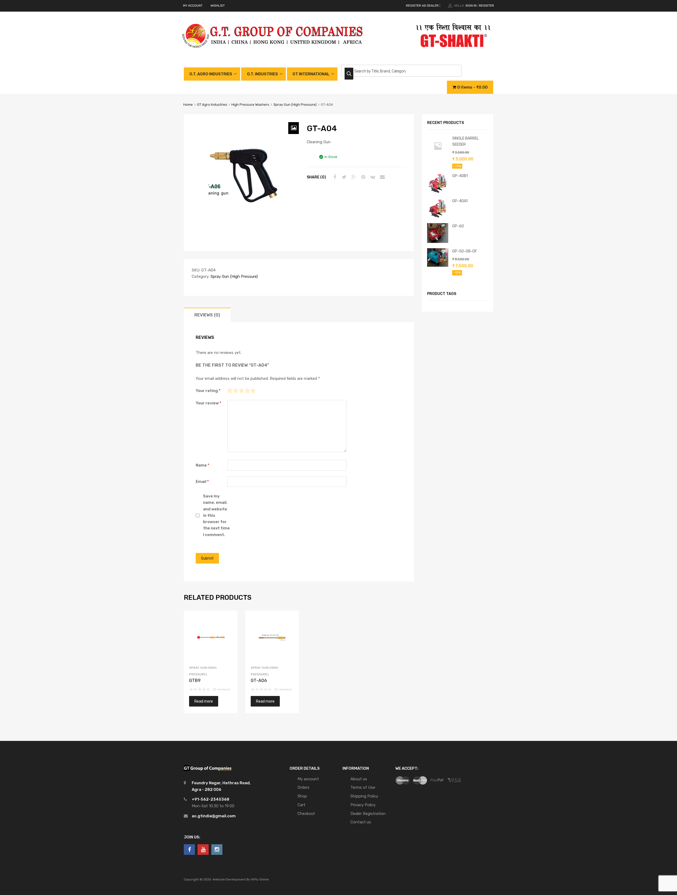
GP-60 (458, 226)
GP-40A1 (460, 201)
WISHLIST (218, 5)
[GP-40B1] (437, 193)
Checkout (306, 813)
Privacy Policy (363, 804)
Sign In (471, 5)
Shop (302, 796)
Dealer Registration (368, 813)
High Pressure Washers (250, 105)
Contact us (360, 822)
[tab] (207, 315)
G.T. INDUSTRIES (262, 74)
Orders (303, 787)
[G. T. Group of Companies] (273, 53)
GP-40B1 (460, 176)
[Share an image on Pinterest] (362, 177)
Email (202, 481)
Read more (203, 701)
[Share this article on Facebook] (334, 177)
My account (308, 779)
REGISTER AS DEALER (422, 5)
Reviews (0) (207, 314)
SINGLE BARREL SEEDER (465, 141)
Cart (301, 804)
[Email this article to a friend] (381, 177)
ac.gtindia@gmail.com (214, 816)
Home (188, 105)
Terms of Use (362, 787)
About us (358, 779)
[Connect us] (189, 849)
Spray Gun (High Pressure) (295, 105)
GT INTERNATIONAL (311, 74)
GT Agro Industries (212, 105)
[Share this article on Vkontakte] (372, 177)
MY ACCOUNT (193, 5)
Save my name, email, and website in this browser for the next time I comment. (216, 515)
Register (486, 5)
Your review (208, 403)
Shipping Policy (364, 796)
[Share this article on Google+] (353, 177)
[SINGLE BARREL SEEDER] (437, 155)
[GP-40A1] (437, 218)
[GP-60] (437, 241)
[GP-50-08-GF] (437, 265)
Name (202, 465)
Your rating (208, 390)
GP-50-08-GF (464, 251)
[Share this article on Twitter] (343, 177)
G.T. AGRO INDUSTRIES (210, 74)
